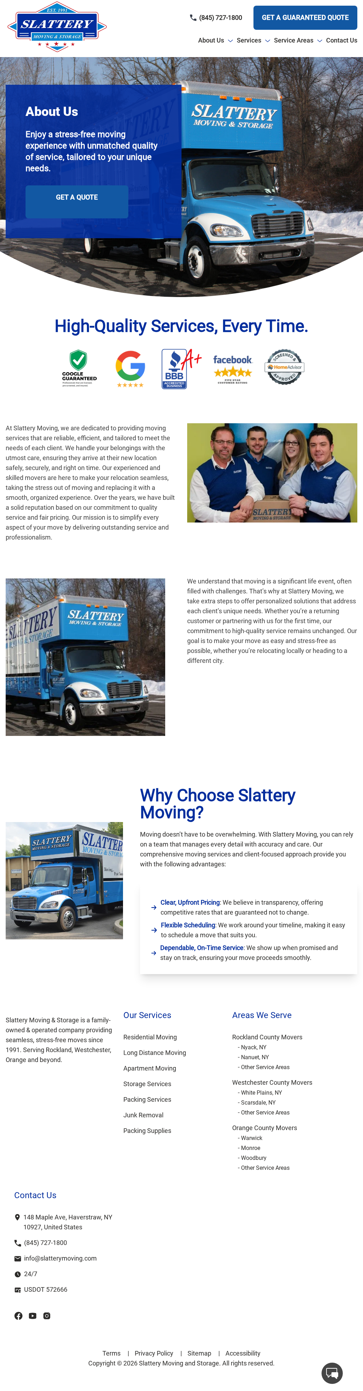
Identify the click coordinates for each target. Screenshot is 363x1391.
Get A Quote (77, 197)
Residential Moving (150, 1037)
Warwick (251, 1138)
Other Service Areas (265, 1067)
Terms (115, 1353)
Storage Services (147, 1084)
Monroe (250, 1148)
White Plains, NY (261, 1092)
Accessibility (243, 1353)
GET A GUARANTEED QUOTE (305, 17)
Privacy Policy (158, 1353)
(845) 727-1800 (220, 17)
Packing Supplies (147, 1130)
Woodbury (254, 1158)
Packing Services (147, 1099)
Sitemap (204, 1353)
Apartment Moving (149, 1068)
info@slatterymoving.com (60, 1258)
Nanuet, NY (255, 1057)
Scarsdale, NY (258, 1102)
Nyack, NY (254, 1047)
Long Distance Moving (154, 1052)
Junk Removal (143, 1115)
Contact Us (341, 40)
